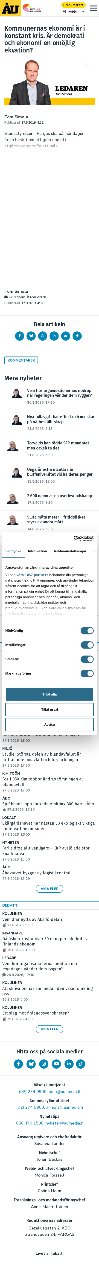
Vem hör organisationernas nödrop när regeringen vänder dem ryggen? (39, 969)
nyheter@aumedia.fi (64, 1123)
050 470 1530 (30, 1123)
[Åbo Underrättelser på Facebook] (18, 1064)
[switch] (87, 645)
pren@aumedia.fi (64, 1091)
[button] (73, 11)
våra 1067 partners (32, 575)
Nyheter (10, 843)
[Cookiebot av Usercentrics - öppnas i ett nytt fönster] (73, 539)
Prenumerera (73, 5)
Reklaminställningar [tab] (70, 551)
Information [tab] (37, 551)
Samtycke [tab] (13, 551)
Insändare (12, 933)
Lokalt (9, 818)
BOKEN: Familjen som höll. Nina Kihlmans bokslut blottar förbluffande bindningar (42, 735)
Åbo (6, 798)
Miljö (7, 749)
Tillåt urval (49, 709)
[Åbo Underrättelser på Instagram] (43, 1064)
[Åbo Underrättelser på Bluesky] (31, 1064)
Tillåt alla (49, 694)
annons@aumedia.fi (64, 1107)
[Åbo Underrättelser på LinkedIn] (69, 1064)
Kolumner (12, 914)
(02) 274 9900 (33, 1091)
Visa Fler (49, 889)
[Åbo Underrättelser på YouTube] (56, 1064)
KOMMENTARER (21, 360)
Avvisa (49, 724)
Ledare (9, 958)
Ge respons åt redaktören (27, 297)
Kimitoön (11, 773)
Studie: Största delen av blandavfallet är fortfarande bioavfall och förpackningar (41, 760)
